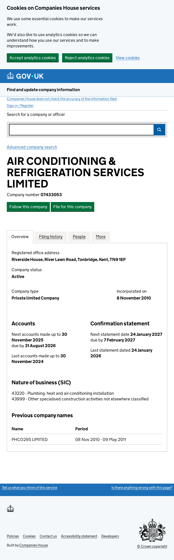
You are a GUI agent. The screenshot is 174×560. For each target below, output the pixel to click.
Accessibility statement (79, 536)
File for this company (72, 206)
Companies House (33, 545)
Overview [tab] (20, 236)
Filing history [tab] (51, 236)
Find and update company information (43, 89)
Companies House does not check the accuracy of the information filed (62, 99)
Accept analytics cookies (33, 57)
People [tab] (79, 236)
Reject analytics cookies (87, 57)
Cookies (29, 536)
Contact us (48, 536)
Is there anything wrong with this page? (141, 487)
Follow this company (28, 206)
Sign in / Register (20, 105)
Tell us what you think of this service (29, 487)
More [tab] (101, 236)
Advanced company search (32, 147)
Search (159, 129)
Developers (110, 536)
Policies (13, 536)
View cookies (128, 58)
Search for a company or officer (36, 114)
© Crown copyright (152, 546)
